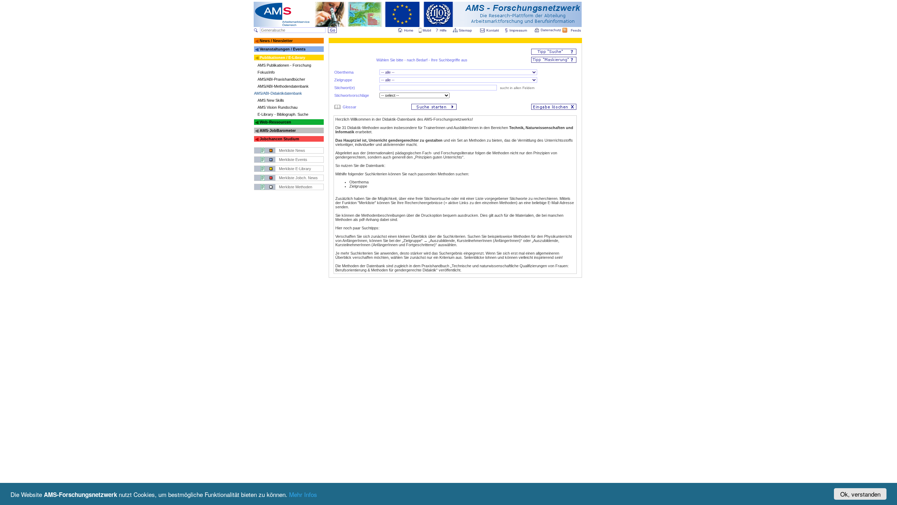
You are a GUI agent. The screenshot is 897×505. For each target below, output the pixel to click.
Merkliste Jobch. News (298, 178)
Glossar (349, 107)
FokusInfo (266, 72)
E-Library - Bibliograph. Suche (283, 114)
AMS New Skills (271, 100)
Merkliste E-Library (295, 169)
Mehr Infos (303, 494)
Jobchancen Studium (279, 139)
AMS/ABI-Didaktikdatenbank (278, 93)
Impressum (518, 30)
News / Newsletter (276, 41)
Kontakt (492, 30)
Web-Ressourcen (275, 122)
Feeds (576, 30)
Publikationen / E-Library (282, 57)
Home (408, 30)
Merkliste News (292, 150)
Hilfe (443, 30)
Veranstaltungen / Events (283, 49)
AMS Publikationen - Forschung (284, 65)
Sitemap (465, 30)
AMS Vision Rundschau (277, 107)
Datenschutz (551, 30)
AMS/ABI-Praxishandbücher (281, 79)
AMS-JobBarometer (278, 130)
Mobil (427, 30)
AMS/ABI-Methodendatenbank (283, 86)
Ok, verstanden (860, 494)
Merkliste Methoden (295, 187)
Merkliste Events (293, 159)
